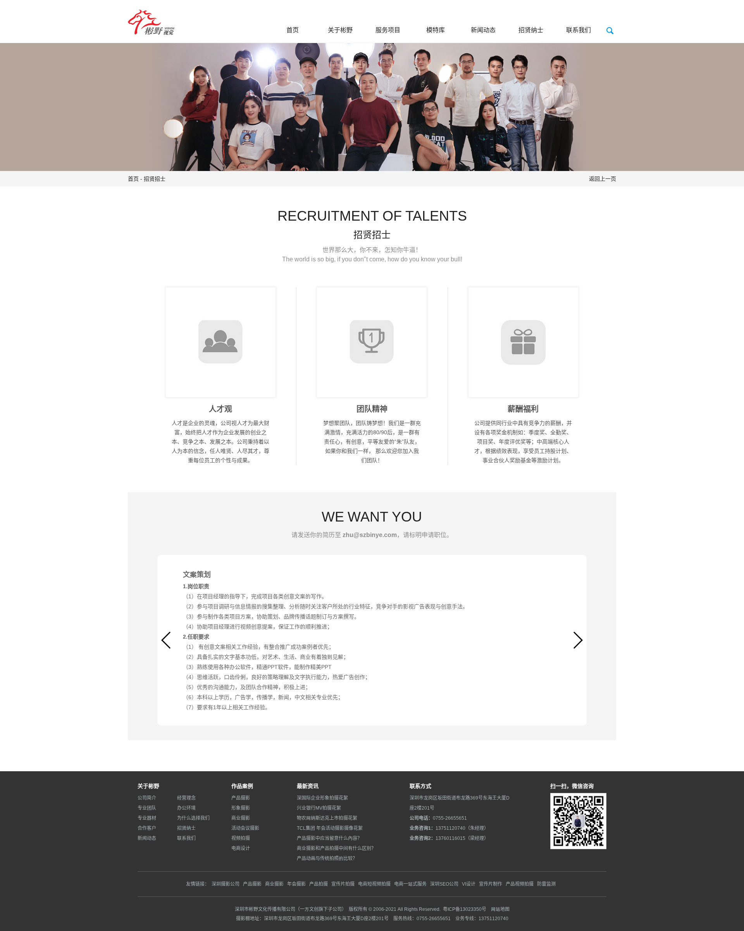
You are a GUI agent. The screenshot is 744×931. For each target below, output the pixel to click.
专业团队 (147, 808)
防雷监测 (546, 884)
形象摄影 (240, 808)
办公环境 (186, 808)
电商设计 (240, 848)
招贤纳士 (530, 30)
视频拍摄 (240, 838)
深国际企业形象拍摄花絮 (322, 798)
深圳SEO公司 (444, 884)
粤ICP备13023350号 (464, 909)
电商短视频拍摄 (374, 884)
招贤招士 (154, 179)
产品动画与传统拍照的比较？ (327, 858)
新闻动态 (483, 30)
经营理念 (186, 798)
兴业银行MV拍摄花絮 (319, 808)
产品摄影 (240, 798)
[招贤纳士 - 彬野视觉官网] (151, 17)
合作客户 (147, 828)
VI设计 (468, 884)
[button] (577, 640)
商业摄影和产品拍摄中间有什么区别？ (336, 848)
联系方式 (420, 786)
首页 (292, 30)
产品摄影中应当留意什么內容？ (329, 838)
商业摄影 (240, 818)
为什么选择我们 (193, 818)
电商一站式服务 (410, 884)
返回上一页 (602, 179)
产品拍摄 (318, 884)
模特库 (435, 30)
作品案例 (242, 786)
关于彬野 (340, 30)
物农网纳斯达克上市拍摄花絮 (327, 818)
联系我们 (578, 30)
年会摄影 (296, 884)
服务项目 (387, 30)
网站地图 (500, 909)
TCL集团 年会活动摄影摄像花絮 (330, 828)
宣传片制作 (490, 884)
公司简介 (147, 798)
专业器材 (147, 818)
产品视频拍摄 (520, 884)
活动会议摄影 (245, 828)
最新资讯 (308, 786)
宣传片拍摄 (343, 884)
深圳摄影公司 (225, 884)
